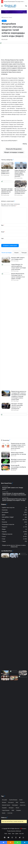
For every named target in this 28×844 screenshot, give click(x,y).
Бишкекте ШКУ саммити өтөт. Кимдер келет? (5, 172)
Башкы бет (5, 17)
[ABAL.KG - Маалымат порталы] (10, 6)
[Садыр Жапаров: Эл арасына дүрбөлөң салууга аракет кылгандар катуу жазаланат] (21, 165)
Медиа (4, 529)
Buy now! (21, 833)
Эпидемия (18, 810)
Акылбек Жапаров (13, 799)
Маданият (4, 526)
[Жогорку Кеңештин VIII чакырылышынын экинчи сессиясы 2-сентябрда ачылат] (21, 183)
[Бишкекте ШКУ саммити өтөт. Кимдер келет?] (7, 165)
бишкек (3, 813)
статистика (9, 813)
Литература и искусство (8, 524)
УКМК (13, 810)
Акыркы (16, 252)
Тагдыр (4, 541)
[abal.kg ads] (14, 11)
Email (3, 231)
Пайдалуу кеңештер (7, 534)
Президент (11, 807)
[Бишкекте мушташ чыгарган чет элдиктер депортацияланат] (5, 678)
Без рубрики (5, 512)
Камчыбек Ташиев (6, 805)
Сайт (2, 238)
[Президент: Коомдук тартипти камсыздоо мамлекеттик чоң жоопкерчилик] (7, 183)
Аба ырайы (4, 799)
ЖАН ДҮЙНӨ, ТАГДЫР (8, 517)
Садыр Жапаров (5, 810)
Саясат (10, 17)
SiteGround (18, 831)
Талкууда (24, 252)
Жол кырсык (11, 802)
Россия (17, 807)
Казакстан (22, 802)
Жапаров (4, 802)
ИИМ (17, 802)
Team (13, 833)
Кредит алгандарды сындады (14, 152)
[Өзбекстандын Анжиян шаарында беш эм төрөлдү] (5, 455)
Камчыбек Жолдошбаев (14, 149)
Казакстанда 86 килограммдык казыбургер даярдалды (18, 467)
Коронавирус (15, 805)
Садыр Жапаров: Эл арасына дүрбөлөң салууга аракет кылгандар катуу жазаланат (20, 173)
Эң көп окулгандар (6, 252)
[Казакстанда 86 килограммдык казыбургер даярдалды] (5, 467)
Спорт (3, 538)
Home (5, 833)
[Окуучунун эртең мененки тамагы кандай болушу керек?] (14, 678)
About (9, 833)
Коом (3, 519)
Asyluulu (24, 828)
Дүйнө (3, 514)
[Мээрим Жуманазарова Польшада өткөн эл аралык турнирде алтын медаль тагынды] (6, 331)
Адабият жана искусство (8, 507)
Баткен (20, 799)
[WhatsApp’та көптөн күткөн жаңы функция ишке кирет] (5, 461)
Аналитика (4, 510)
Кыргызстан (22, 805)
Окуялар (4, 531)
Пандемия (4, 807)
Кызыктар (4, 522)
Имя (2, 225)
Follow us (3, 817)
